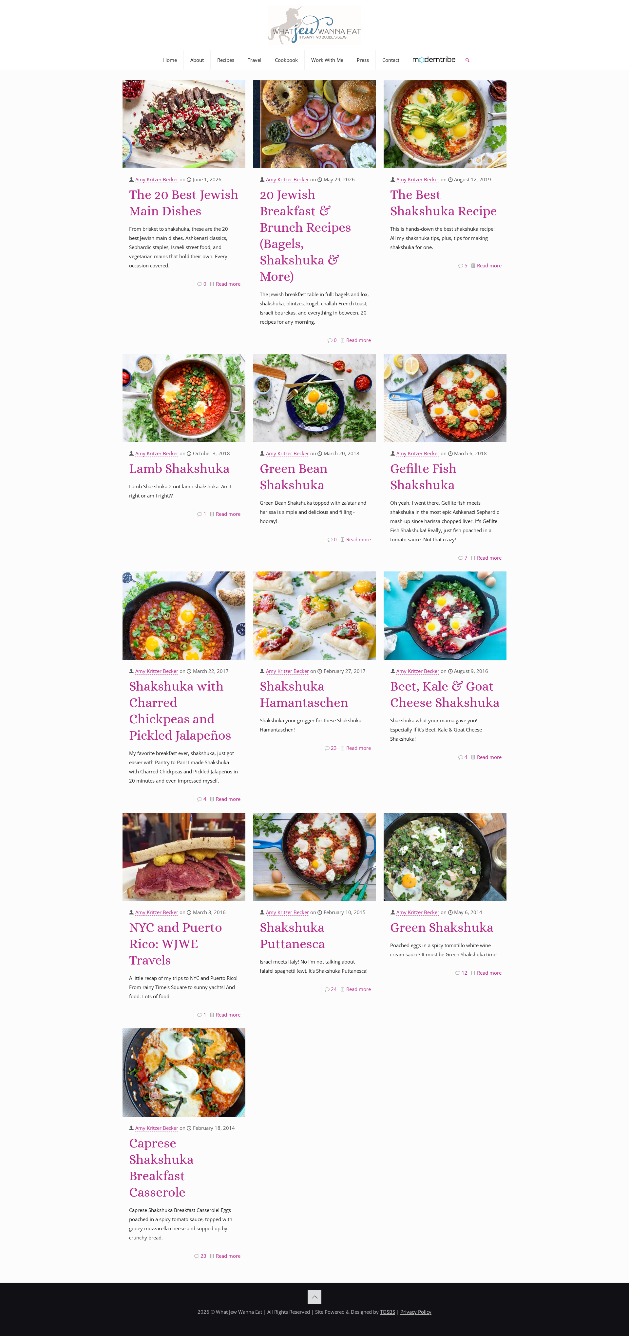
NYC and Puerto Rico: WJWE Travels (175, 943)
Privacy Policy (415, 1312)
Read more (228, 283)
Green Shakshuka (441, 927)
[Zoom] (236, 87)
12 (464, 972)
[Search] (467, 60)
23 (334, 748)
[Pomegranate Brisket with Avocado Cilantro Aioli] (184, 124)
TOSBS (387, 1312)
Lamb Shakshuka (179, 468)
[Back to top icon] (314, 1297)
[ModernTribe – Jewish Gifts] (434, 60)
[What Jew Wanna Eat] (314, 25)
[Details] (236, 98)
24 (334, 989)
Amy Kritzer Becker (156, 179)
